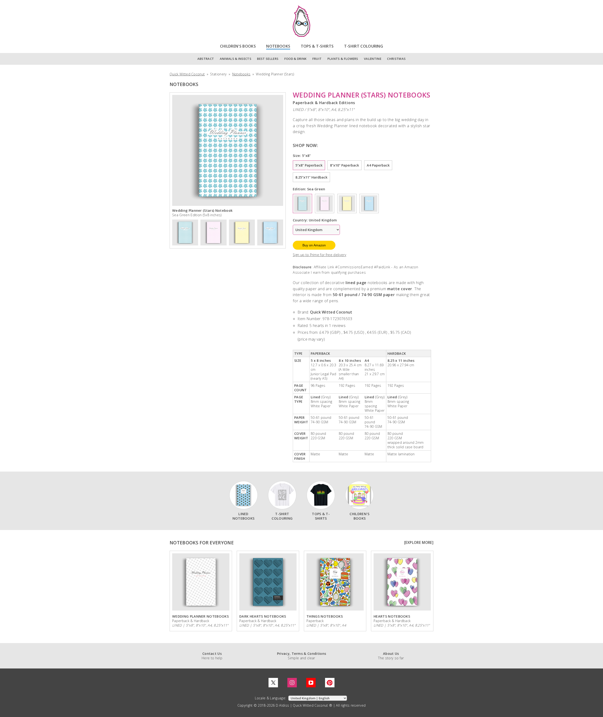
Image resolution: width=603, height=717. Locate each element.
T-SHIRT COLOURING (363, 46)
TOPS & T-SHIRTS (317, 46)
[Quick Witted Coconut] (301, 21)
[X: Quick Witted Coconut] (273, 682)
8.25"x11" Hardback (311, 177)
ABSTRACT (205, 59)
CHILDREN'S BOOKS (238, 46)
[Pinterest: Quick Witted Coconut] (329, 682)
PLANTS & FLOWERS (342, 59)
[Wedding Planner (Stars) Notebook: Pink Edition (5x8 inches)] (213, 232)
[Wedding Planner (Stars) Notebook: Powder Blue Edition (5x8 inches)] (270, 232)
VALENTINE (372, 59)
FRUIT (317, 59)
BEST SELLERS (267, 59)
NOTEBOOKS (278, 46)
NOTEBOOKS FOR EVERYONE (202, 542)
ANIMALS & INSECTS (235, 59)
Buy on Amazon (314, 245)
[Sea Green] (302, 203)
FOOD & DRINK (295, 59)
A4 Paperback (378, 165)
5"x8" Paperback (308, 165)
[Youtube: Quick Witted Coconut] (311, 682)
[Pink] (324, 203)
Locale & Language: (271, 698)
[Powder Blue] (369, 203)
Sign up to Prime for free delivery (319, 255)
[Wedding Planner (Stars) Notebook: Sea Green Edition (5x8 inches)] (185, 232)
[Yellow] (347, 203)
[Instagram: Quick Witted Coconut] (292, 682)
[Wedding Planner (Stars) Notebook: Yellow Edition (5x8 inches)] (242, 232)
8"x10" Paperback (344, 165)
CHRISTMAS (396, 59)
